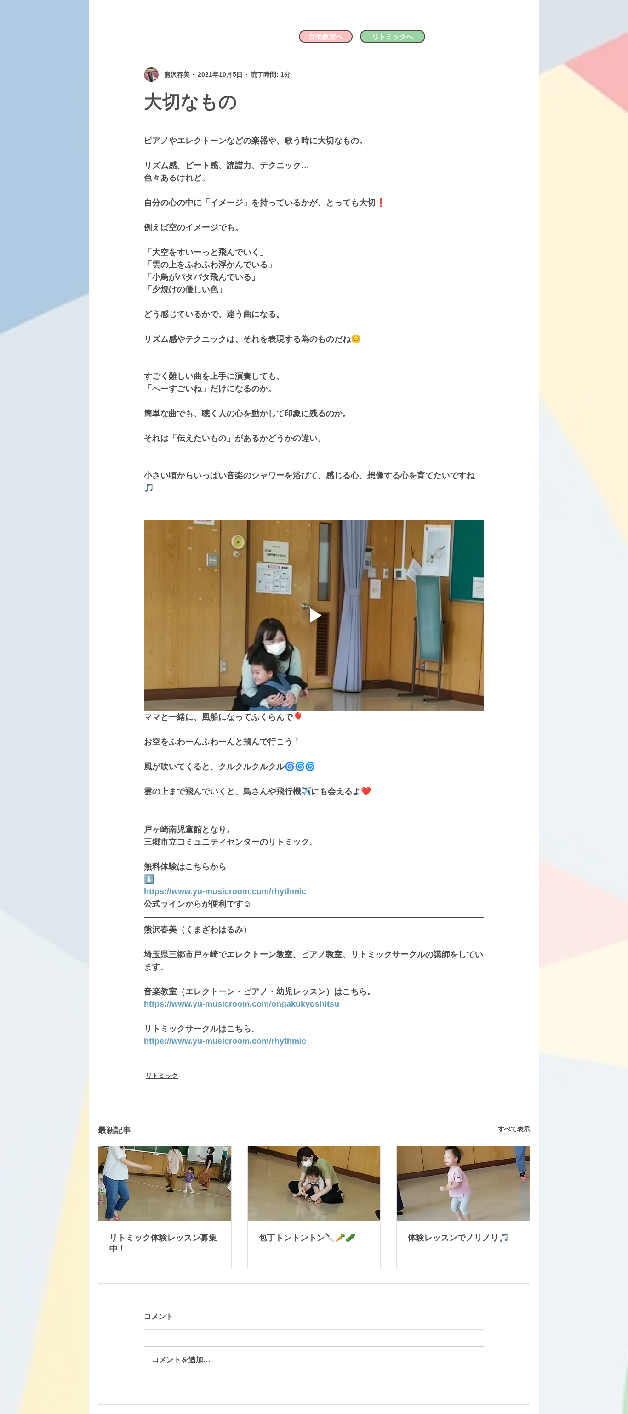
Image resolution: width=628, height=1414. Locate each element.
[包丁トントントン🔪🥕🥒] (314, 1183)
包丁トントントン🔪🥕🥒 (307, 1237)
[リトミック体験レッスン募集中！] (164, 1183)
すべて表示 (514, 1128)
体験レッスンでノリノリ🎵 (458, 1237)
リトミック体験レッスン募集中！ (163, 1243)
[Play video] (314, 615)
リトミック (162, 1075)
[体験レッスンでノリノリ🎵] (463, 1183)
